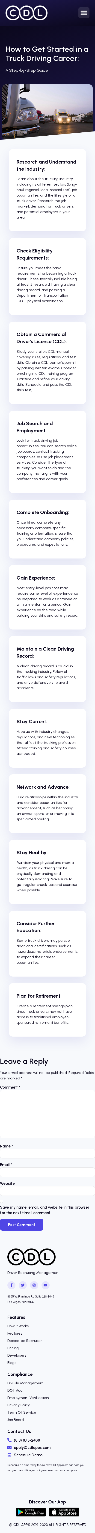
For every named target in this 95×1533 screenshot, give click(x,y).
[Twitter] (23, 1285)
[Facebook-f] (11, 1285)
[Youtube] (46, 1285)
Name (6, 1146)
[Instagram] (34, 1285)
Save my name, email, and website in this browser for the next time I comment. (44, 1210)
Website (7, 1183)
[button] (83, 12)
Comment (10, 1087)
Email (6, 1164)
